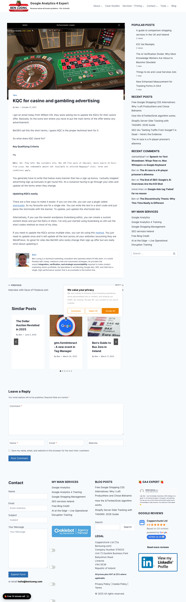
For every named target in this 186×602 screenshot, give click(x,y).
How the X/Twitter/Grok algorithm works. (154, 115)
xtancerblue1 (139, 156)
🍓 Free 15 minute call (14, 596)
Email (53, 443)
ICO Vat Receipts (145, 44)
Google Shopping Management (148, 226)
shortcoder (19, 205)
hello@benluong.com (30, 581)
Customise (76, 311)
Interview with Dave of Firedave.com (28, 287)
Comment (16, 406)
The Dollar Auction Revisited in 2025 (27, 325)
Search (99, 522)
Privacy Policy (102, 584)
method (100, 232)
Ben (17, 107)
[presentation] (66, 325)
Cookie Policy (119, 584)
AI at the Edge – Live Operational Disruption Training (149, 242)
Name (14, 443)
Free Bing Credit (140, 236)
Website (93, 443)
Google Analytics (141, 217)
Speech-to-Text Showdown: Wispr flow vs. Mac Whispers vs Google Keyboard (150, 160)
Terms (98, 587)
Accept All (110, 311)
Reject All (93, 311)
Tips (15, 95)
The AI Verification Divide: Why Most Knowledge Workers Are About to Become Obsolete (156, 58)
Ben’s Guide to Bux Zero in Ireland (101, 347)
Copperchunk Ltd (157, 520)
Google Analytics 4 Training (146, 222)
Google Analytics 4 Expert (49, 3)
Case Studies (112, 5)
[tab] (60, 371)
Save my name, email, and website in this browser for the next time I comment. (50, 450)
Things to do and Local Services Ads (156, 72)
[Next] (116, 341)
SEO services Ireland (143, 231)
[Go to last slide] (16, 341)
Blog (173, 5)
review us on (154, 536)
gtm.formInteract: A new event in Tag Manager (65, 347)
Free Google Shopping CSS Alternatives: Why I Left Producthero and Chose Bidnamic (154, 106)
